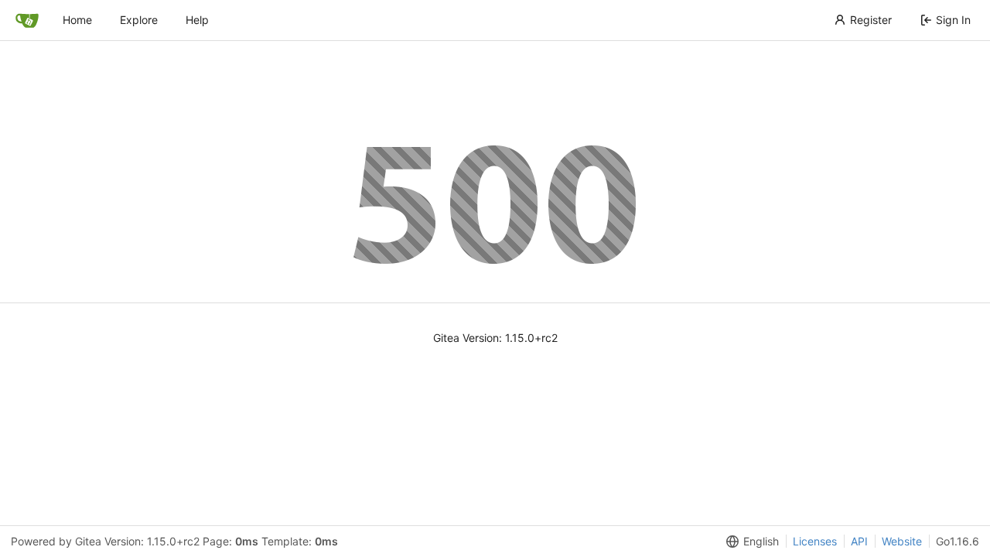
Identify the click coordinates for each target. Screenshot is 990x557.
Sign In (953, 19)
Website (902, 541)
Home (77, 19)
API (859, 541)
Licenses (815, 541)
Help (197, 19)
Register (871, 19)
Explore (139, 19)
